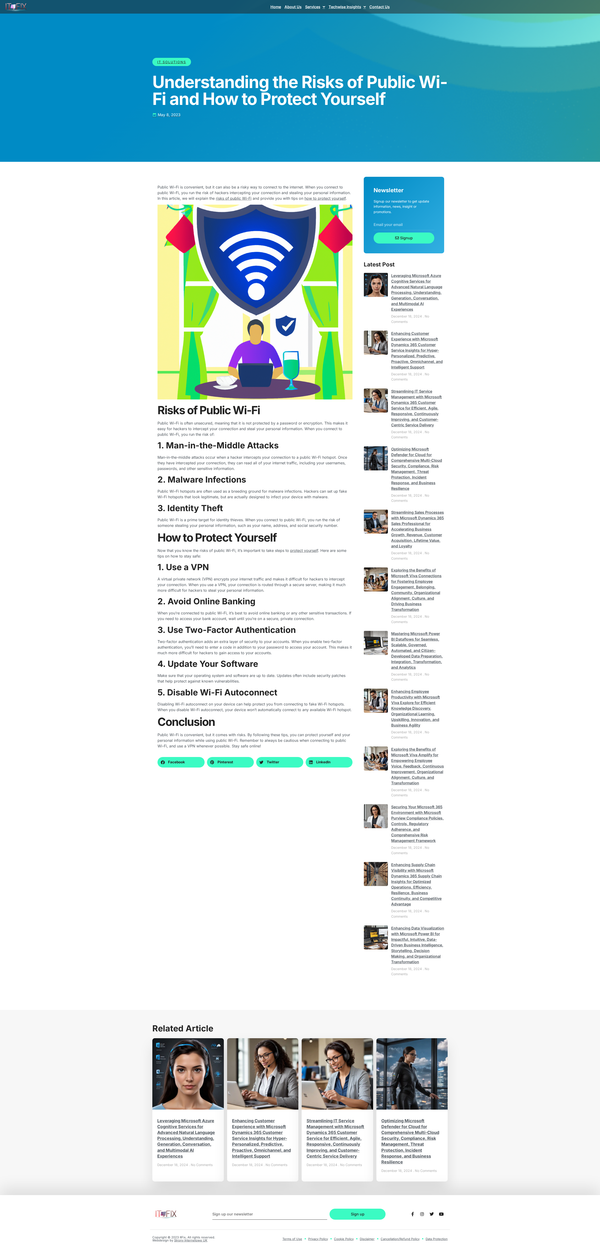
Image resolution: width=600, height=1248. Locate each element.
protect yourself (304, 550)
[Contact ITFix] (412, 1214)
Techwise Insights (345, 6)
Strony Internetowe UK (190, 1240)
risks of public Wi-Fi (233, 198)
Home (275, 6)
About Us (293, 6)
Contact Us (379, 6)
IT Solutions (171, 62)
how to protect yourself (325, 198)
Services (312, 6)
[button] (181, 762)
